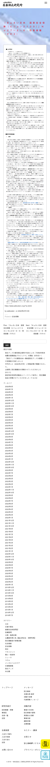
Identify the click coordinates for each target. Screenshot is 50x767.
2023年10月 (9, 467)
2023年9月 (9, 470)
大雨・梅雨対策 (11, 635)
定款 (3, 718)
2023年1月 (9, 487)
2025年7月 (9, 414)
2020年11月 (9, 556)
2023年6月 (9, 476)
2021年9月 (9, 529)
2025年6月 (9, 417)
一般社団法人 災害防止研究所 (12, 4)
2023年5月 (9, 478)
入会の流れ (6, 739)
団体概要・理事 (7, 710)
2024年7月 (9, 442)
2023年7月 (9, 473)
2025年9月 (9, 409)
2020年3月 (9, 579)
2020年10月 (9, 559)
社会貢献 (8, 643)
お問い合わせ (7, 749)
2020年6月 (9, 570)
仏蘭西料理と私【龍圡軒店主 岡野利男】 (20, 638)
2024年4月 (9, 450)
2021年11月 (9, 523)
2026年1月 (9, 397)
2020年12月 (9, 554)
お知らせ (27, 736)
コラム (7, 660)
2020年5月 (9, 573)
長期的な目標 (29, 715)
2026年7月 (9, 389)
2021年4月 (9, 543)
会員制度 (5, 730)
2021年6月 (9, 537)
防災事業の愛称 (29, 712)
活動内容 (27, 706)
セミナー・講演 (30, 730)
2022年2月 (9, 515)
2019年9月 (9, 596)
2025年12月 (9, 400)
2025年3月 (9, 425)
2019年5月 (9, 601)
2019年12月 (9, 587)
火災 (6, 624)
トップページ (7, 687)
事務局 (4, 712)
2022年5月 (9, 506)
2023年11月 (9, 464)
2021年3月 (9, 545)
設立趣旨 (27, 691)
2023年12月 (9, 462)
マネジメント (10, 652)
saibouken (11, 311)
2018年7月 (9, 615)
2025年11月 (9, 403)
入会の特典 (6, 737)
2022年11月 (9, 490)
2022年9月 (9, 495)
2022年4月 (9, 509)
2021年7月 (9, 534)
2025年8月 (9, 411)
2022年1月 (9, 517)
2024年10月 (9, 434)
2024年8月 (9, 439)
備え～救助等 (10, 654)
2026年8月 (9, 386)
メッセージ (28, 687)
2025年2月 (9, 428)
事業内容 (27, 718)
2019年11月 (9, 590)
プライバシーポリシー (33, 749)
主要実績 (27, 724)
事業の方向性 (29, 710)
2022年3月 (9, 512)
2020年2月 (9, 582)
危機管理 (8, 632)
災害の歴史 (9, 627)
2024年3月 (9, 453)
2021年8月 (9, 531)
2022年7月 (9, 501)
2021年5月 (9, 540)
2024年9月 (9, 437)
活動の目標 (28, 697)
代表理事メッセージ (31, 699)
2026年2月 (9, 395)
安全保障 (15, 316)
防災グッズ (9, 668)
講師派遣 (27, 721)
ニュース (8, 657)
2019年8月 (9, 598)
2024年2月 (9, 456)
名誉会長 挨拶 (29, 694)
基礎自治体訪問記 (11, 629)
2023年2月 (9, 484)
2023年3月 (9, 481)
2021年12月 (9, 520)
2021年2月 (9, 548)
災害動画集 (9, 666)
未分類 (7, 671)
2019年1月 (9, 609)
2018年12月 (9, 612)
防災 (6, 649)
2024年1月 (9, 459)
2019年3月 (9, 607)
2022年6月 (9, 503)
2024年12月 (9, 431)
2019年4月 (9, 604)
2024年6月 (9, 445)
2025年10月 (9, 406)
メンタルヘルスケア (12, 663)
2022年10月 (9, 492)
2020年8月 (9, 565)
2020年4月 (9, 576)
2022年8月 (9, 498)
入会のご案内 (7, 734)
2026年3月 (9, 392)
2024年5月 (9, 448)
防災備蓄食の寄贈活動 (13, 640)
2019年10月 (9, 593)
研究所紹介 (6, 706)
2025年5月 (9, 420)
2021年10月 (9, 526)
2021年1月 (9, 551)
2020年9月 (9, 562)
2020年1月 (9, 584)
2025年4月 (9, 423)
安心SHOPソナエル (32, 743)
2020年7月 (9, 568)
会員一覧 (5, 715)
